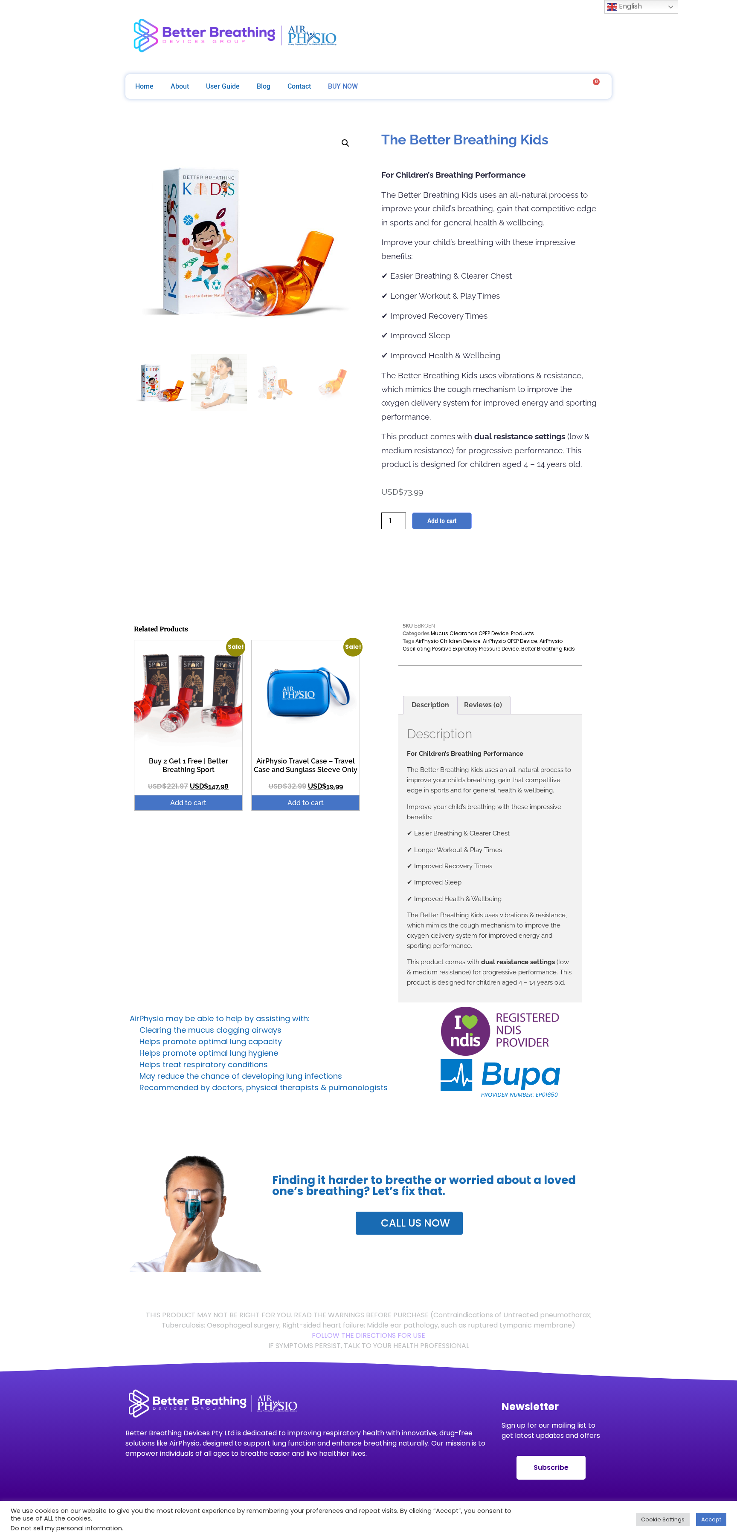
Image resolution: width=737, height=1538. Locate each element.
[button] (345, 143)
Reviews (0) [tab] (483, 705)
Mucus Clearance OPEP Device (469, 633)
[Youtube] (576, 37)
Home (144, 86)
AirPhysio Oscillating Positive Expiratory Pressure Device (483, 644)
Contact (299, 86)
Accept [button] (711, 1519)
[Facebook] (531, 37)
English (629, 6)
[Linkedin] (598, 37)
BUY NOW (343, 86)
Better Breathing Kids (548, 648)
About (180, 86)
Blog (263, 86)
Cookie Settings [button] (663, 1519)
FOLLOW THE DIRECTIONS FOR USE (368, 1335)
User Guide (223, 86)
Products (522, 633)
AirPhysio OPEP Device (510, 641)
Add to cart (441, 520)
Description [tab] (430, 705)
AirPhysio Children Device (447, 641)
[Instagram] (553, 37)
